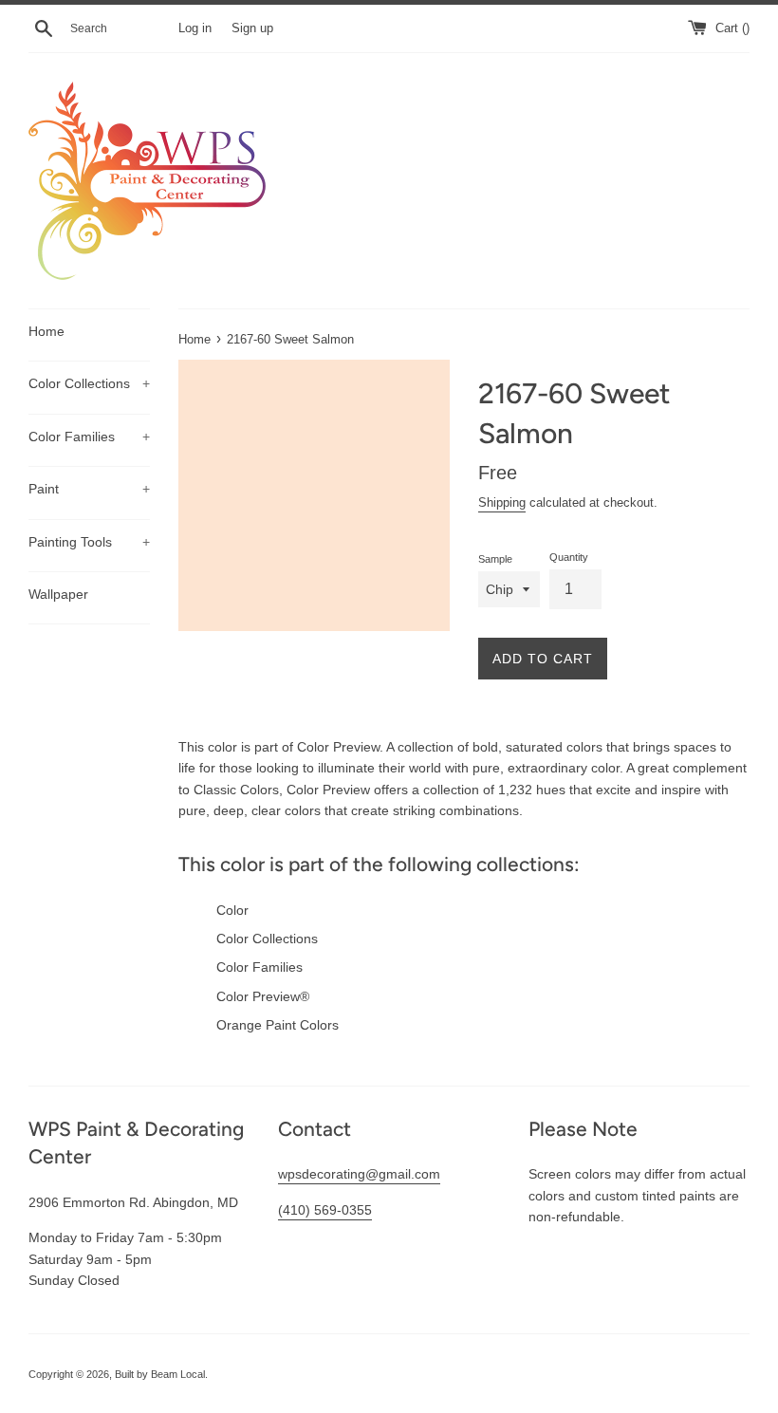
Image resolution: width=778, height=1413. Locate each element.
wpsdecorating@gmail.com (359, 1173)
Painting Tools (89, 541)
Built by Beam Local (160, 1374)
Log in (195, 28)
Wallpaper (58, 594)
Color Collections (89, 383)
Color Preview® (262, 996)
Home (46, 331)
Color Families (89, 436)
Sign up (252, 28)
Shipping (502, 502)
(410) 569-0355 (325, 1210)
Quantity (568, 557)
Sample (495, 559)
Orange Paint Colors (277, 1024)
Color (232, 910)
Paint (89, 488)
